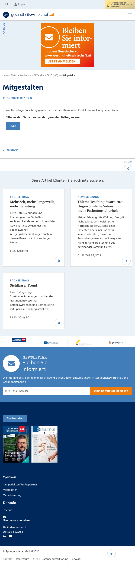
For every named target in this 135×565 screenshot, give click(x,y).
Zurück (12, 150)
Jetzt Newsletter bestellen (111, 391)
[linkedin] (4, 536)
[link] (53, 15)
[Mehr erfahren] (19, 340)
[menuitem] (7, 4)
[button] (130, 14)
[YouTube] (10, 536)
